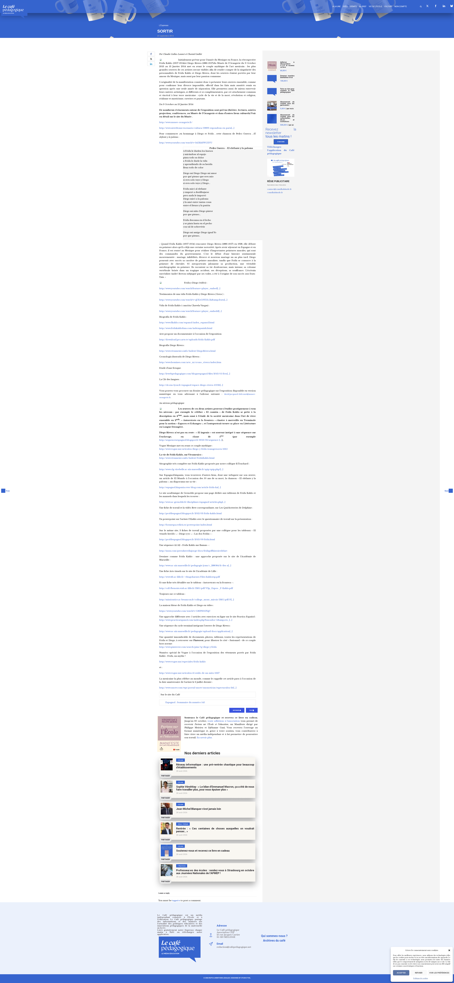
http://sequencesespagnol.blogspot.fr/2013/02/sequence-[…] (190, 440)
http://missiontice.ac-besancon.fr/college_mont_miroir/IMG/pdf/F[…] (196, 599)
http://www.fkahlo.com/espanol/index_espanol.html (186, 322)
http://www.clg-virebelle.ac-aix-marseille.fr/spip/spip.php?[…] (191, 469)
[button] (449, 950)
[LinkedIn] (443, 5)
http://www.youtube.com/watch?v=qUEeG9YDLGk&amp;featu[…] (193, 300)
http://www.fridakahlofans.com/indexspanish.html (185, 328)
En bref (362, 6)
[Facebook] (435, 5)
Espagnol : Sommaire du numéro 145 (185, 702)
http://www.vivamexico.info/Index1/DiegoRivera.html (187, 351)
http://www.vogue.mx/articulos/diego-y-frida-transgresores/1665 (193, 449)
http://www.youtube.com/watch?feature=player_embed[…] (189, 288)
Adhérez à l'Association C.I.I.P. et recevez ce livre (287, 64)
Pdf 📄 (251, 710)
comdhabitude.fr (275, 192)
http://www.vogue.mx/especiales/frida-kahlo (182, 661)
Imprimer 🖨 (237, 710)
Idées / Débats (350, 6)
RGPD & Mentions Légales (219, 978)
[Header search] (421, 6)
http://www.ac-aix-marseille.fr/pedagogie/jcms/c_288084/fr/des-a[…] (195, 565)
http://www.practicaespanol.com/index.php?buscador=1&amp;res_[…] (195, 620)
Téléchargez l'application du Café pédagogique (280, 150)
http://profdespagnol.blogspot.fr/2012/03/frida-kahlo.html (190, 513)
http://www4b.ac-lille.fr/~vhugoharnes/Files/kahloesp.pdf (189, 577)
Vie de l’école (375, 6)
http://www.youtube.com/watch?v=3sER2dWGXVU (185, 142)
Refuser (418, 973)
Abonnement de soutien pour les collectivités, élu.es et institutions (287, 118)
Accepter (401, 973)
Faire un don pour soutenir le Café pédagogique (287, 90)
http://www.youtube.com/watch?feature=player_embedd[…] (190, 311)
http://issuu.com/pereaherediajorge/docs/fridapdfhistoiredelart (193, 551)
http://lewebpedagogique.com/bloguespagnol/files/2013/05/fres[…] (194, 374)
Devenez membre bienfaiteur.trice (287, 76)
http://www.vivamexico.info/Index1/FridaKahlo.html (186, 458)
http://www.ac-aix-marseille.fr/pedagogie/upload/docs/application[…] (196, 631)
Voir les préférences (439, 973)
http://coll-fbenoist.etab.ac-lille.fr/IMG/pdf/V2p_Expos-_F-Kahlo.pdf (196, 588)
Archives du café (274, 940)
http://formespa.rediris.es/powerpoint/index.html (185, 525)
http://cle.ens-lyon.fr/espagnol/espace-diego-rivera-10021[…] (191, 385)
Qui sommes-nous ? (274, 936)
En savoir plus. (204, 737)
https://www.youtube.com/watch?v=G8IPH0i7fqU (184, 611)
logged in (176, 901)
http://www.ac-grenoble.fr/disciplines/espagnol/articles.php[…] (192, 502)
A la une (336, 6)
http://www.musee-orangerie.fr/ (176, 122)
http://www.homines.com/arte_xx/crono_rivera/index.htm (190, 362)
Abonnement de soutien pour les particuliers (287, 103)
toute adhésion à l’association (224, 721)
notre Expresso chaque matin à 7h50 (179, 931)
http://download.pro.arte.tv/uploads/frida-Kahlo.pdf (187, 339)
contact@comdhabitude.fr (279, 189)
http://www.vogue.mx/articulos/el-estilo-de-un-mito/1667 (189, 673)
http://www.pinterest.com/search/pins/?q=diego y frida (188, 647)
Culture (388, 6)
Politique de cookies (420, 978)
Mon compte (400, 6)
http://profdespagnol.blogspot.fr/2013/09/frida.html (187, 539)
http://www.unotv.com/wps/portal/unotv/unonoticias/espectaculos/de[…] (197, 688)
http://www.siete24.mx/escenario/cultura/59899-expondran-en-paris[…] (196, 128)
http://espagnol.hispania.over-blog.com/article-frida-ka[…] (190, 487)
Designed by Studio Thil (241, 978)
